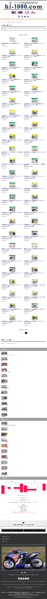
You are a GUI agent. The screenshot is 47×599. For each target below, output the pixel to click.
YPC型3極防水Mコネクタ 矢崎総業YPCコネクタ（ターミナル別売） (34, 153)
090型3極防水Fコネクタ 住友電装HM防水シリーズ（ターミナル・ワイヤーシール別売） (12, 56)
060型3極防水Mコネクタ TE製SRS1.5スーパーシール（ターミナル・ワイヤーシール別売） (34, 213)
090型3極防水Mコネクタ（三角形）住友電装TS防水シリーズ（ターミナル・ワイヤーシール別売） (34, 80)
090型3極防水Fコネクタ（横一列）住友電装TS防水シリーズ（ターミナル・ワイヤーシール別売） (34, 92)
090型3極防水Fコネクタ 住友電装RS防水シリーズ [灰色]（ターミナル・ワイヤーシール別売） (12, 322)
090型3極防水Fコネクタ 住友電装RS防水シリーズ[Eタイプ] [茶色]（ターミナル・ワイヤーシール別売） (34, 298)
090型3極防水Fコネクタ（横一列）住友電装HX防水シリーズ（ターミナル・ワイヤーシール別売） (12, 310)
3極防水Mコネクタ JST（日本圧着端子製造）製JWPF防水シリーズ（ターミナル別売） (12, 249)
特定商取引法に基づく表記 (30, 586)
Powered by (17, 597)
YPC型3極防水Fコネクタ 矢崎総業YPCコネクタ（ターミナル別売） (12, 165)
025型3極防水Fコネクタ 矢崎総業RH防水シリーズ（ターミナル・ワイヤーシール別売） (34, 261)
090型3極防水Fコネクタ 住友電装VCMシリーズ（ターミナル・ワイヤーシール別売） (34, 322)
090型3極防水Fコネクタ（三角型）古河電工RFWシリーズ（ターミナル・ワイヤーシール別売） (12, 237)
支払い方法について (11, 586)
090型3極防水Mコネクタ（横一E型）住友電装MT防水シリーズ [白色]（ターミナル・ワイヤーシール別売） (34, 104)
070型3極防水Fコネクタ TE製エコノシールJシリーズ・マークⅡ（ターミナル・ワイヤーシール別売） (34, 177)
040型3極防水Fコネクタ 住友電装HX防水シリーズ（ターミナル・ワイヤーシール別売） (34, 116)
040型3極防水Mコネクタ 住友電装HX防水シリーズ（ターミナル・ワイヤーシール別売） (34, 237)
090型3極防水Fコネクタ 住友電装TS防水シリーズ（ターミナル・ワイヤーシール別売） (12, 298)
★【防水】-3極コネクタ (19, 22)
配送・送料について (17, 586)
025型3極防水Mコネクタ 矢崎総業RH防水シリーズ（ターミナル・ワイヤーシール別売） (12, 261)
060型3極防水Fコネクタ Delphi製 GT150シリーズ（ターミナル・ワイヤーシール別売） (12, 286)
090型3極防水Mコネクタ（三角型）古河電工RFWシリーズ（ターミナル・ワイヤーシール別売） (34, 225)
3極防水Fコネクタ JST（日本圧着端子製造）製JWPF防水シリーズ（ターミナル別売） (34, 249)
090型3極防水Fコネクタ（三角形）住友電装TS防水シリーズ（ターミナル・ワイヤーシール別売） (12, 104)
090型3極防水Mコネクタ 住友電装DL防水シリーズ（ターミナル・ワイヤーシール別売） (12, 128)
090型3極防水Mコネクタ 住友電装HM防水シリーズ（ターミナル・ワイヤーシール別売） (34, 44)
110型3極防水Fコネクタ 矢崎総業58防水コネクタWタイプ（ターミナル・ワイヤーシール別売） (34, 201)
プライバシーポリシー (38, 586)
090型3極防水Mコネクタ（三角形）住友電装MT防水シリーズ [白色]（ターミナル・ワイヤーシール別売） (12, 68)
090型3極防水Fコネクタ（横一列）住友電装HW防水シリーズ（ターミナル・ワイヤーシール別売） (12, 80)
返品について (23, 586)
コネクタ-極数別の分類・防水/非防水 (10, 22)
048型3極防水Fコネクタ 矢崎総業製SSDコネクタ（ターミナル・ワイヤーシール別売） (34, 273)
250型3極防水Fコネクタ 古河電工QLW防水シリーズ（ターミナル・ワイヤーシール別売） (12, 141)
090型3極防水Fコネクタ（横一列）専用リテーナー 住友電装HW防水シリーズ (12, 153)
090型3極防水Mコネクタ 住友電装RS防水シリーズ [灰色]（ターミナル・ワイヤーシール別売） (34, 310)
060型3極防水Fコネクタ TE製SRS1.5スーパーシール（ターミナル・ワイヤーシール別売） (12, 225)
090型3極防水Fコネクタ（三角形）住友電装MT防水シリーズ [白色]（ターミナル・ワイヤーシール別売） (34, 56)
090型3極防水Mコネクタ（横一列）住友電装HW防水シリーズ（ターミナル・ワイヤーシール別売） (34, 68)
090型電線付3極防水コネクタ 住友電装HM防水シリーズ (11, 43)
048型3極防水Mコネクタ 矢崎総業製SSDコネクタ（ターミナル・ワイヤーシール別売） (12, 273)
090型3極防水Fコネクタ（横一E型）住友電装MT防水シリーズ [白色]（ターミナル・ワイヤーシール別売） (12, 116)
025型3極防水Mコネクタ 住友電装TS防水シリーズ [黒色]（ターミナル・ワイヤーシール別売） (12, 213)
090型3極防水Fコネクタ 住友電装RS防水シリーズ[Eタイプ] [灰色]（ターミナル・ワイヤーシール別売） (34, 286)
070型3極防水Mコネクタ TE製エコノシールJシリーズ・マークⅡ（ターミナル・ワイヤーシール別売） (12, 177)
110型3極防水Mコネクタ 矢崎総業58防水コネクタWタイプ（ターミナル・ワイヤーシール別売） (12, 201)
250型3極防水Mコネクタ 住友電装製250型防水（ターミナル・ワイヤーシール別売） (12, 189)
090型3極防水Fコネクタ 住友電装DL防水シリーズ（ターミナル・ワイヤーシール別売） (34, 128)
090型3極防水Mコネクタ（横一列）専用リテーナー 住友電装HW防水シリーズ (34, 165)
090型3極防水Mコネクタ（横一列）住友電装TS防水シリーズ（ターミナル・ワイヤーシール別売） (12, 92)
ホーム (2, 22)
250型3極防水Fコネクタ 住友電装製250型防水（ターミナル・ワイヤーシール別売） (34, 189)
